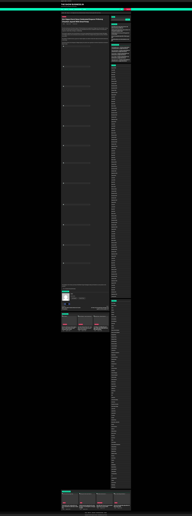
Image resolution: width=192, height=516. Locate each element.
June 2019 (113, 260)
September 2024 (114, 119)
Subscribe (128, 9)
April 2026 (113, 76)
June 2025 (113, 99)
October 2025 (114, 90)
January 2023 (114, 164)
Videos (113, 480)
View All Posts (81, 298)
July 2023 (113, 150)
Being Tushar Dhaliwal (115, 330)
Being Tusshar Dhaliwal (116, 332)
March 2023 (114, 159)
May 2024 (113, 128)
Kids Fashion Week (115, 406)
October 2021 (114, 197)
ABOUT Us (66, 9)
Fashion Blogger (114, 372)
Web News (113, 484)
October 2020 (114, 224)
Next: (99, 307)
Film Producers (114, 379)
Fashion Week (114, 377)
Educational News (115, 357)
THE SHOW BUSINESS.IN (72, 4)
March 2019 (114, 267)
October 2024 (114, 117)
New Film (113, 435)
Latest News (64, 16)
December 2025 (114, 85)
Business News (114, 343)
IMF (112, 395)
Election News (114, 359)
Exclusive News (114, 368)
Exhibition (113, 370)
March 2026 (114, 79)
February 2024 (114, 135)
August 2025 (114, 94)
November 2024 (114, 114)
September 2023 (114, 146)
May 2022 (113, 182)
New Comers (114, 433)
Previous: (71, 307)
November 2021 (114, 195)
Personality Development (116, 444)
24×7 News (113, 303)
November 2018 (114, 276)
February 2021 (114, 215)
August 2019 (114, 256)
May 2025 (113, 101)
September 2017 (114, 294)
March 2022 (114, 186)
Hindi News (113, 390)
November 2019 (114, 249)
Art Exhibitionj (114, 321)
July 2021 (113, 204)
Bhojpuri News (114, 339)
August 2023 (114, 148)
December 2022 (114, 166)
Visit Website (74, 298)
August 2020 (114, 229)
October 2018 (114, 278)
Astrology (113, 323)
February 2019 (114, 269)
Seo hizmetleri (114, 53)
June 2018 (113, 287)
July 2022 (113, 177)
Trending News (114, 473)
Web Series (113, 487)
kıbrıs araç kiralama (115, 50)
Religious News (114, 453)
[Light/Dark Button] (121, 9)
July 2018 (113, 285)
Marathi (113, 417)
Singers (113, 460)
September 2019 (114, 253)
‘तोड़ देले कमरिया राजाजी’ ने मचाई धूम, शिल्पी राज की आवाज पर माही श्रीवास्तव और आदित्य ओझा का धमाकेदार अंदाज (70, 506)
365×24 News (114, 305)
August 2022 (114, 175)
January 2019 (114, 271)
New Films (113, 437)
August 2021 (114, 202)
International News (115, 399)
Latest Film (113, 408)
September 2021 (114, 200)
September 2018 (114, 280)
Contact (84, 9)
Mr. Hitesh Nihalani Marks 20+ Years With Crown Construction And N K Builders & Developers (85, 328)
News (81, 502)
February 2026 (114, 81)
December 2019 (114, 247)
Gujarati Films (114, 386)
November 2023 (114, 141)
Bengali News (114, 334)
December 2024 (114, 112)
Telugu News (114, 471)
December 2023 (114, 139)
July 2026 (113, 70)
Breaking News (114, 341)
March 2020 (114, 240)
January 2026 (114, 83)
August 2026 (114, 67)
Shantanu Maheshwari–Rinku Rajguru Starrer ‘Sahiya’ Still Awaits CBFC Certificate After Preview (69, 328)
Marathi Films (114, 419)
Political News (114, 446)
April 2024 (113, 130)
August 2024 (114, 121)
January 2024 (114, 137)
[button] (63, 304)
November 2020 (114, 222)
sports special (114, 469)
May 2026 (113, 74)
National (113, 428)
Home (62, 9)
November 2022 (114, 168)
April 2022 (113, 184)
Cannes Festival (114, 345)
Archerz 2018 (114, 316)
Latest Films (114, 410)
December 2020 (114, 220)
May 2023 (113, 155)
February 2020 (114, 242)
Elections (113, 361)
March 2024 (114, 132)
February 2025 (114, 108)
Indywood (113, 397)
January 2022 (114, 191)
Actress (113, 312)
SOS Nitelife (114, 464)
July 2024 (113, 123)
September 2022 (114, 173)
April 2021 (113, 211)
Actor (112, 307)
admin (64, 23)
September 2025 (114, 92)
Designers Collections (115, 352)
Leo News (113, 415)
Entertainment (114, 363)
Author (113, 325)
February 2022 (114, 188)
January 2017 (114, 296)
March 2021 (114, 213)
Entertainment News (78, 9)
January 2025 (114, 110)
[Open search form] (122, 9)
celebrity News (114, 348)
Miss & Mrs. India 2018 (115, 422)
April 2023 (113, 157)
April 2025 (113, 103)
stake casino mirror (115, 59)
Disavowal (71, 9)
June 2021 (113, 206)
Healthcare (113, 388)
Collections (113, 350)
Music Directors (114, 426)
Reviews (113, 455)
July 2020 (113, 231)
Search (113, 16)
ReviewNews (100, 514)
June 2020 (113, 233)
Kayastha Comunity (115, 404)
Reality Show (114, 451)
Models (113, 424)
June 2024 (113, 126)
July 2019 (113, 258)
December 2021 (114, 193)
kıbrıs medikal (114, 56)
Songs (113, 462)
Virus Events (114, 482)
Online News (114, 442)
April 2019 (113, 265)
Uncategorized (114, 478)
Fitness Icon (114, 381)
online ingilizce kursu (115, 47)
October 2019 (114, 251)
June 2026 (113, 72)
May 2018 (113, 289)
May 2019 (113, 262)
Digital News (114, 354)
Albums (113, 314)
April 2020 (113, 238)
